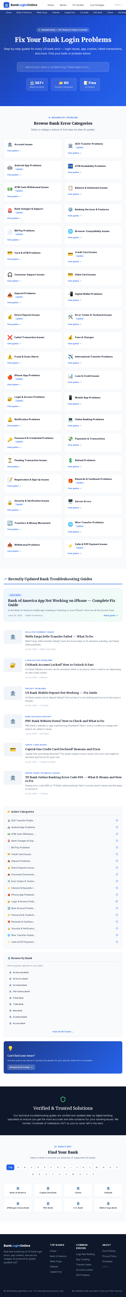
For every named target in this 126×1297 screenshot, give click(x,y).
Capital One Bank (48, 1190)
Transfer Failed (83, 1264)
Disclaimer (107, 1261)
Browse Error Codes (20, 1067)
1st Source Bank (18, 978)
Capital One (70, 12)
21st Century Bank (19, 991)
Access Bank (17, 1023)
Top (10, 1167)
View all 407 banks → (63, 1031)
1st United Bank (18, 985)
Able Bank (15, 1010)
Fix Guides (78, 5)
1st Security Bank (19, 972)
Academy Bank (18, 1017)
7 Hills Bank (16, 1004)
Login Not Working (85, 1254)
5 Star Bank (16, 998)
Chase (9, 12)
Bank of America (24, 12)
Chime (110, 12)
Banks (63, 5)
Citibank (56, 12)
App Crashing (83, 1259)
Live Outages (97, 5)
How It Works (109, 1251)
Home (51, 5)
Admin (105, 1266)
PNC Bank (97, 12)
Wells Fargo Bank (108, 1205)
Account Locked (84, 1269)
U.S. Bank (84, 12)
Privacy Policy (109, 1256)
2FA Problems (83, 1275)
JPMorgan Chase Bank (17, 1205)
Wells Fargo (42, 12)
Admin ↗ (118, 5)
